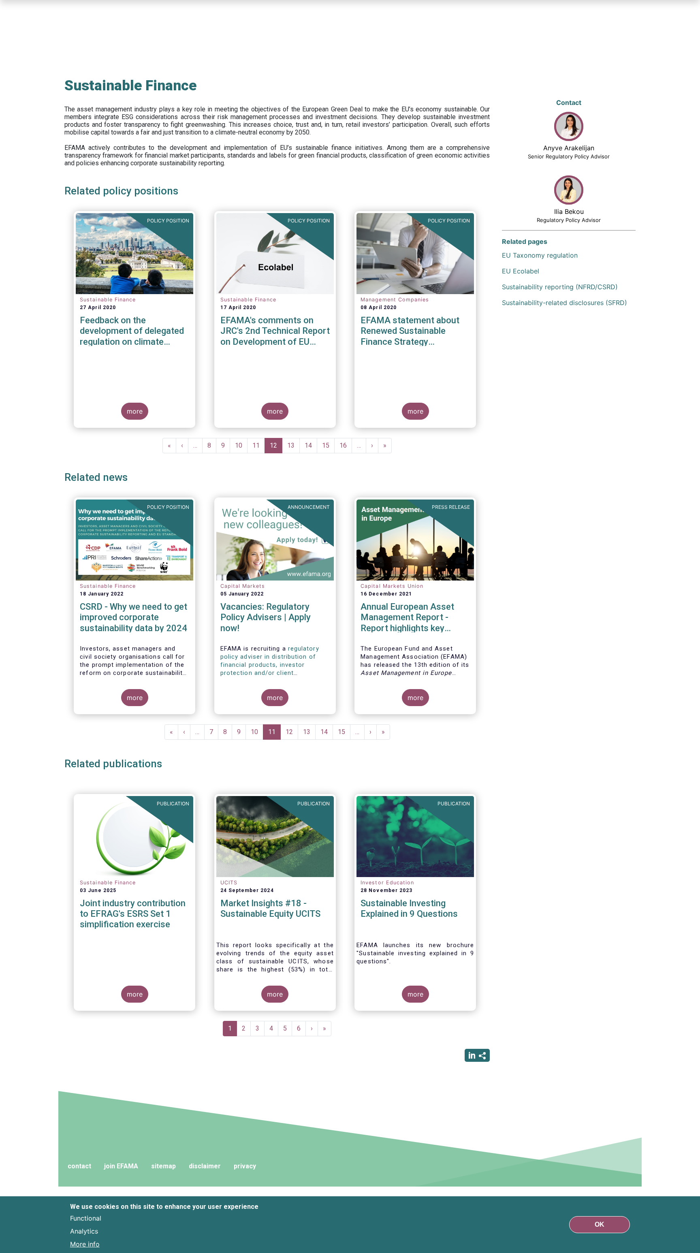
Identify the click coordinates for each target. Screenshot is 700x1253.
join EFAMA (121, 1166)
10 (241, 445)
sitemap (163, 1166)
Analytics (84, 1231)
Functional (85, 1218)
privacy (245, 1166)
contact (79, 1166)
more (135, 411)
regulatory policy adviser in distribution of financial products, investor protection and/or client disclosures (269, 665)
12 (276, 447)
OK (599, 1224)
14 (311, 445)
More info (85, 1244)
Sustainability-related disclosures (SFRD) (564, 303)
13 (293, 445)
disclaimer (205, 1166)
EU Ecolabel (520, 271)
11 (258, 445)
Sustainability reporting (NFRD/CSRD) (560, 287)
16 (345, 445)
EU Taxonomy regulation (540, 255)
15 (328, 445)
